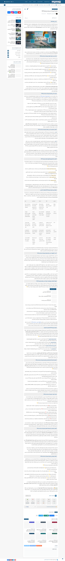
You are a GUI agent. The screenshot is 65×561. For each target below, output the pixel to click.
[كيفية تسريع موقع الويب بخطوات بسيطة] (54, 296)
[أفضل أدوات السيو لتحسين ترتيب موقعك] (18, 21)
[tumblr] (12, 1)
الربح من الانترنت (14, 52)
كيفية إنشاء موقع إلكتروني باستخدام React (53, 542)
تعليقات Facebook (33, 545)
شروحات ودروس (14, 53)
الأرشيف (34, 1)
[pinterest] (10, 560)
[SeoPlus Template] (57, 559)
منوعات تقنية (14, 55)
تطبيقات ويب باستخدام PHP (36, 322)
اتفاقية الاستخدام (40, 1)
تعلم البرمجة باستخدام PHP (45, 96)
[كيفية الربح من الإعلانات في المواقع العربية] (18, 34)
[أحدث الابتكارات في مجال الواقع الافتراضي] (18, 42)
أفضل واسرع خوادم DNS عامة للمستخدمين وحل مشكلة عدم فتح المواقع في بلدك (11, 76)
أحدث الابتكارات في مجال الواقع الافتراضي (11, 43)
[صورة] (18, 66)
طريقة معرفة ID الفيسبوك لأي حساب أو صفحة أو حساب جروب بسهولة (11, 66)
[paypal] (8, 1)
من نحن (30, 1)
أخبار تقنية (14, 50)
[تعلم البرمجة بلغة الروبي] (54, 292)
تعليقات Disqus (27, 545)
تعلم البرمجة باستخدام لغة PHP (46, 300)
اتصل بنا (26, 1)
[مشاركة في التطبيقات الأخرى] (37, 515)
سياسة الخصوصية (47, 1)
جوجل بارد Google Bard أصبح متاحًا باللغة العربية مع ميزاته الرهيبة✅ (11, 71)
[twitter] (11, 1)
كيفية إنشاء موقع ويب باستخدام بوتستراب (31, 542)
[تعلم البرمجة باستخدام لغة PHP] (54, 301)
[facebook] (9, 1)
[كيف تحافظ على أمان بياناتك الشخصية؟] (18, 38)
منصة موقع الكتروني (47, 559)
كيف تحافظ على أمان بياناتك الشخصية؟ (12, 38)
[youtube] (4, 1)
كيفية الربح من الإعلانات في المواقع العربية (11, 34)
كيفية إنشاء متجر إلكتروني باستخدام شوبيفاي (41, 542)
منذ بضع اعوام (48, 295)
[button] (51, 515)
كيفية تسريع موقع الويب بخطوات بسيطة (45, 296)
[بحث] (4, 5)
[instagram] (6, 1)
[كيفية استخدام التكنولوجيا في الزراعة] (18, 30)
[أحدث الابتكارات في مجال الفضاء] (18, 25)
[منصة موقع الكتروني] (56, 1)
